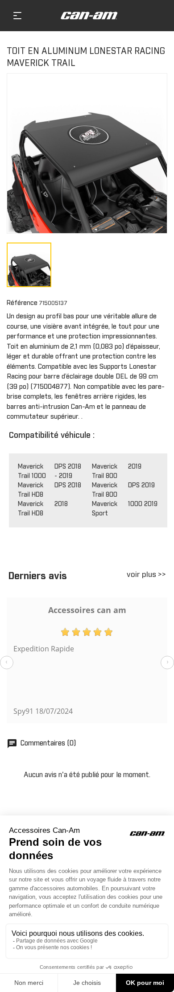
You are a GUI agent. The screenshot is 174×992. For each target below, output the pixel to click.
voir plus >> (146, 575)
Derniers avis (37, 576)
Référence (22, 303)
